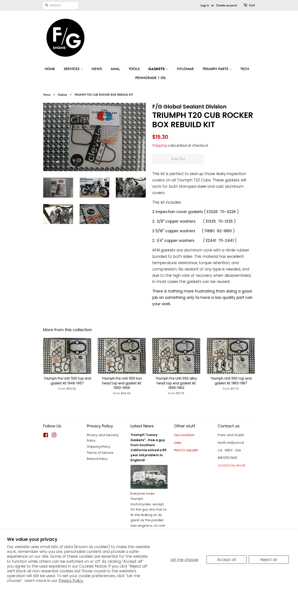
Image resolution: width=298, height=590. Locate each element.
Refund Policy (97, 459)
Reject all (268, 559)
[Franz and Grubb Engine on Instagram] (53, 436)
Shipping (159, 145)
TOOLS (134, 68)
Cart (252, 5)
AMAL (115, 68)
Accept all (226, 559)
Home (46, 95)
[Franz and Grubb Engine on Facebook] (45, 436)
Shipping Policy (98, 446)
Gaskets (62, 95)
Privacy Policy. (71, 580)
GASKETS (157, 68)
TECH (244, 68)
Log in (204, 5)
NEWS (97, 68)
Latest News (142, 426)
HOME (50, 68)
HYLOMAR (185, 68)
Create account (226, 5)
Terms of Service (100, 453)
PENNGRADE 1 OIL (150, 77)
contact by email (231, 465)
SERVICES (72, 68)
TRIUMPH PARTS (215, 68)
